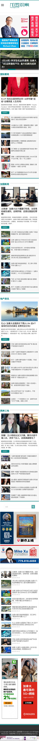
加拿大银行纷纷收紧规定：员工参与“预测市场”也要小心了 (24, 615)
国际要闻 (4, 74)
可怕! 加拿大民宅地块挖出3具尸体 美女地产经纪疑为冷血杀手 (24, 640)
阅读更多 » (5, 112)
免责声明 (12, 734)
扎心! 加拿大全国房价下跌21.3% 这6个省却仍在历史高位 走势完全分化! (25, 623)
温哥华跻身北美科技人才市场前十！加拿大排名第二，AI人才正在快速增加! (25, 632)
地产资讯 (4, 299)
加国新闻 (4, 184)
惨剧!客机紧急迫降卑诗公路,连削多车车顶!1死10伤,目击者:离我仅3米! (24, 608)
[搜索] (33, 506)
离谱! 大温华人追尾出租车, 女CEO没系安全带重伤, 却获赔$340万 (24, 648)
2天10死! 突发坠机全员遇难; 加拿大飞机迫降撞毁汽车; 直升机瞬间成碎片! (19, 63)
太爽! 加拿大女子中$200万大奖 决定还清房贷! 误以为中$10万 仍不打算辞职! (25, 591)
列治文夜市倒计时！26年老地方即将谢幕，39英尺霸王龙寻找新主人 (25, 599)
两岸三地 (4, 411)
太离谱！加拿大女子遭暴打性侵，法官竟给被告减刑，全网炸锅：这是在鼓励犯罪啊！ (19, 211)
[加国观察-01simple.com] (19, 5)
